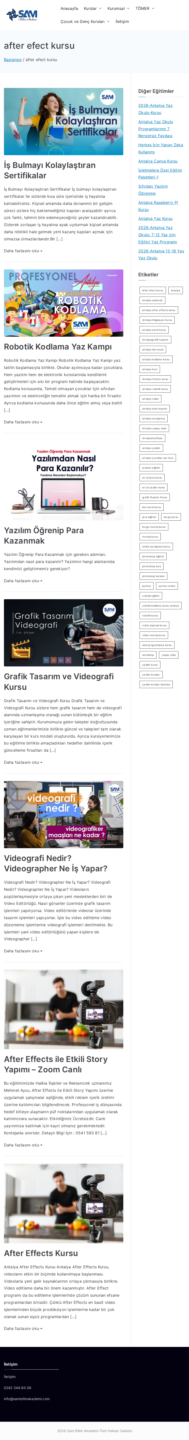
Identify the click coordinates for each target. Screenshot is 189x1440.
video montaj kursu (153, 635)
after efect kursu (152, 290)
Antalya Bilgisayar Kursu (157, 319)
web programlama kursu (157, 645)
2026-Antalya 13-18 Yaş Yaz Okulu (161, 254)
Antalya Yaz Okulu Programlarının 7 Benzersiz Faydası (155, 128)
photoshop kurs (151, 566)
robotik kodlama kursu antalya (160, 605)
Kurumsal (116, 8)
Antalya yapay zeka (154, 428)
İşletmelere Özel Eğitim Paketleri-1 (160, 174)
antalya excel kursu (154, 329)
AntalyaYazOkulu (152, 438)
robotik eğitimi (150, 595)
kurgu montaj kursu (154, 526)
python (146, 585)
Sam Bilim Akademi (82, 1431)
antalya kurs (149, 369)
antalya (175, 290)
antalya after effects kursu (158, 310)
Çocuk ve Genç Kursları (83, 21)
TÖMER (143, 8)
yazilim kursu (150, 664)
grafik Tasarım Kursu (154, 497)
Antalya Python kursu (155, 379)
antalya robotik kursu (155, 388)
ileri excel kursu (151, 507)
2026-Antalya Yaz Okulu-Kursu (155, 109)
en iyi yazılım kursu (153, 487)
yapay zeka (169, 654)
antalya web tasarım (154, 408)
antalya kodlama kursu (156, 359)
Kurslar (90, 8)
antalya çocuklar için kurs (157, 457)
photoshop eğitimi (153, 556)
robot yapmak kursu (154, 625)
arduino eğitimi (151, 467)
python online (167, 585)
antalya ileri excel (152, 349)
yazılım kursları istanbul (156, 684)
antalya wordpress (153, 418)
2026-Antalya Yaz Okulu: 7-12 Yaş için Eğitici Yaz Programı (157, 234)
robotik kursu (150, 615)
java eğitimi (149, 516)
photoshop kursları (153, 576)
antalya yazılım (151, 448)
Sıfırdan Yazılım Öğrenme (153, 190)
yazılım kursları (151, 674)
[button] (99, 8)
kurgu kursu (171, 516)
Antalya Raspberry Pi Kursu (158, 206)
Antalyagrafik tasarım (155, 339)
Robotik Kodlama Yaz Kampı (58, 346)
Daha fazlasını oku (21, 250)
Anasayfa (69, 8)
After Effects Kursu (41, 1253)
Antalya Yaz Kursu (155, 218)
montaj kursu (150, 536)
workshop (148, 654)
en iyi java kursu (152, 477)
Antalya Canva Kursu (157, 161)
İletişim (122, 21)
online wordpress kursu (156, 546)
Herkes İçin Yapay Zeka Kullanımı (160, 148)
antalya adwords (152, 300)
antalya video (150, 398)
